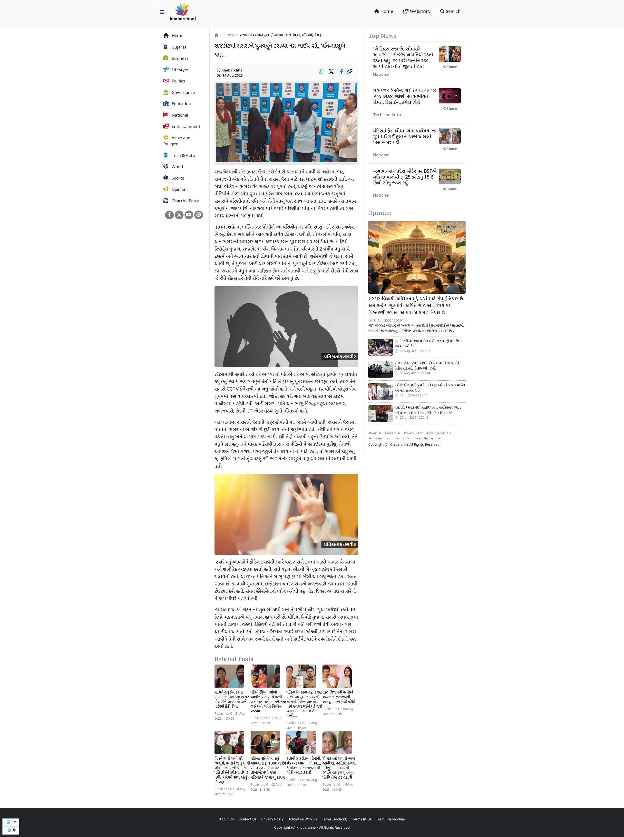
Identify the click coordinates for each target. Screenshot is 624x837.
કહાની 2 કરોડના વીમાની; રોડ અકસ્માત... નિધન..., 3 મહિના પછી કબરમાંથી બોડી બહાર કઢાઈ (303, 766)
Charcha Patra (185, 201)
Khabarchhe (232, 70)
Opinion (178, 189)
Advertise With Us (438, 433)
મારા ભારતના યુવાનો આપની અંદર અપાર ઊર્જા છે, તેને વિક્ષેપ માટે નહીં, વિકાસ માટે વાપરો (427, 366)
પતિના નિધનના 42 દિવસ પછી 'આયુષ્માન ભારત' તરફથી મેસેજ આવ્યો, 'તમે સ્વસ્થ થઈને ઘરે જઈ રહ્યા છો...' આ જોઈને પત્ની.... (304, 704)
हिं (14, 830)
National (179, 115)
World (177, 167)
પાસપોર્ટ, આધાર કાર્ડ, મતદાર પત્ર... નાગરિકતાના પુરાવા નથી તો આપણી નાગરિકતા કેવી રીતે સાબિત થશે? (428, 410)
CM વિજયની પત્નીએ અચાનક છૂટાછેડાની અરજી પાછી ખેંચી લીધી (338, 697)
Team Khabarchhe (427, 439)
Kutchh (229, 35)
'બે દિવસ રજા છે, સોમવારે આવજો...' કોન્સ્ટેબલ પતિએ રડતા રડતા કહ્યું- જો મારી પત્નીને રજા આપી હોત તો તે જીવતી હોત (403, 58)
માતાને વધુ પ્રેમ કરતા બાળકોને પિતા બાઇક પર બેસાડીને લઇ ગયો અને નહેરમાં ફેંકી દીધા (231, 699)
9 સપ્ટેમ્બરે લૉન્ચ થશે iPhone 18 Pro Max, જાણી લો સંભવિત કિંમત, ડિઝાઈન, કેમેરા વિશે (404, 97)
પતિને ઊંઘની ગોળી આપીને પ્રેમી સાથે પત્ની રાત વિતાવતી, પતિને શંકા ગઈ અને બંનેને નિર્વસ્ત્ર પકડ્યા (268, 702)
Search (453, 12)
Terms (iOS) (403, 439)
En (14, 822)
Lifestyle (179, 70)
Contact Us (392, 433)
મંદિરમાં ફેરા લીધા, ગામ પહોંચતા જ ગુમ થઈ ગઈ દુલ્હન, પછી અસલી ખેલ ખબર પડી (404, 137)
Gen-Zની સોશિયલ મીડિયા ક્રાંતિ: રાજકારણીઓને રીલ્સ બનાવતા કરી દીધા (428, 344)
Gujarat (178, 47)
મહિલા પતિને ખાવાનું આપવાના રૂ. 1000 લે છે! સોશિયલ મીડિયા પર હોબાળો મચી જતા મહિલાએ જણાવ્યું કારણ (268, 768)
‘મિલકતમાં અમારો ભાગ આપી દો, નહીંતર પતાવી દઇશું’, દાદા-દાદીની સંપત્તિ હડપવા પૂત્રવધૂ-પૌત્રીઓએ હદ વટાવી (339, 768)
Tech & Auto (183, 156)
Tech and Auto (387, 115)
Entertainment (185, 127)
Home (386, 12)
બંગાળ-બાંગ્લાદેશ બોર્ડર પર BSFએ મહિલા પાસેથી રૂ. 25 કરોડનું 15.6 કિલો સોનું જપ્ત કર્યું (405, 177)
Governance (183, 93)
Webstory (419, 12)
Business (179, 58)
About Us (374, 433)
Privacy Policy (413, 433)
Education (181, 104)
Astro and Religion (176, 141)
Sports (177, 178)
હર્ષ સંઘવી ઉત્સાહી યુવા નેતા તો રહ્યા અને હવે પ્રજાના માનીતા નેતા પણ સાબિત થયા (430, 388)
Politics (178, 81)
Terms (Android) (379, 439)
